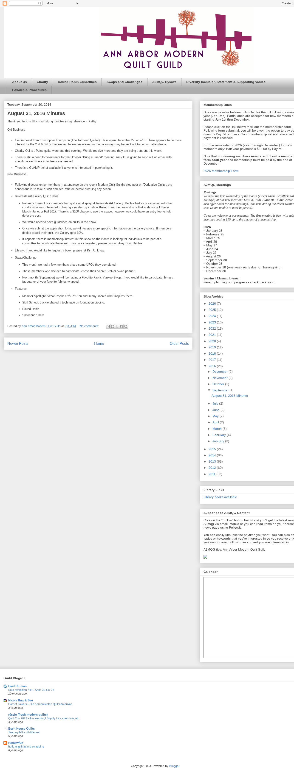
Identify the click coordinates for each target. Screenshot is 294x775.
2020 (213, 341)
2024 (213, 316)
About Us (19, 82)
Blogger (174, 766)
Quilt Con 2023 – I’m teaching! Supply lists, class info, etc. (44, 718)
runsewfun (15, 743)
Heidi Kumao (17, 686)
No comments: (90, 326)
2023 (213, 322)
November (220, 378)
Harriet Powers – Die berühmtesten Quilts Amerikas (40, 704)
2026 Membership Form (221, 171)
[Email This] (108, 326)
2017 (213, 359)
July (215, 403)
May (216, 416)
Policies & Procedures (29, 90)
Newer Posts (17, 343)
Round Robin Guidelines (77, 82)
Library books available (220, 497)
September (220, 390)
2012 (213, 467)
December (220, 371)
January (218, 441)
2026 (213, 303)
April (216, 422)
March (217, 428)
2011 (212, 474)
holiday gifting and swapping (26, 746)
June (216, 410)
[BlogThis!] (112, 326)
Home (99, 343)
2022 (213, 328)
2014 (213, 455)
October (218, 384)
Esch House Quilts (21, 728)
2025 (213, 310)
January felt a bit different (24, 732)
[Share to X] (117, 326)
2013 (213, 461)
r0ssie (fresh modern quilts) (28, 714)
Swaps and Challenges (124, 82)
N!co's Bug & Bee (20, 700)
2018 (213, 353)
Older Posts (179, 343)
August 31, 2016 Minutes (36, 113)
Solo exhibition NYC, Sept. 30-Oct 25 (31, 690)
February (219, 435)
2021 (213, 334)
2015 (213, 449)
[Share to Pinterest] (125, 326)
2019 (213, 347)
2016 (213, 366)
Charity (42, 82)
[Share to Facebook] (121, 326)
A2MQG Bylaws (164, 82)
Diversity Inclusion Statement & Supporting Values (226, 82)
